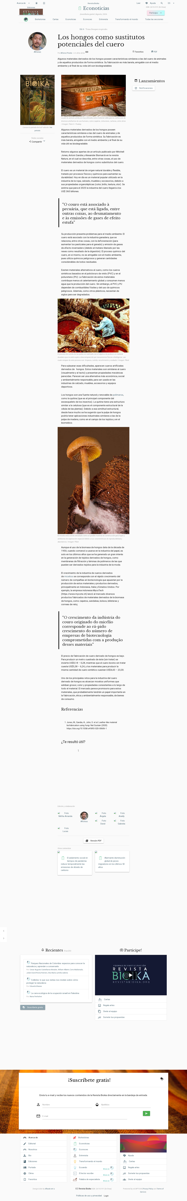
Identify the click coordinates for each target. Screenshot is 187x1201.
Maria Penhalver (36, 996)
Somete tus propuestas (111, 1017)
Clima (31, 1173)
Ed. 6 (82, 29)
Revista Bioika (93, 3)
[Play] (131, 975)
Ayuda (150, 3)
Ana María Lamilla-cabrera (58, 973)
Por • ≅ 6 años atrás (71, 53)
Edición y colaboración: (66, 806)
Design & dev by (43, 1189)
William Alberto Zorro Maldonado (70, 970)
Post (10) (67, 951)
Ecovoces (87, 19)
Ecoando (83, 1167)
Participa (155, 13)
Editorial (32, 1143)
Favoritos (32, 1179)
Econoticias (71, 19)
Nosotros (32, 1149)
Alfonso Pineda (66, 53)
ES (171, 3)
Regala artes (106, 1005)
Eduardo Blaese (36, 986)
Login (106, 1196)
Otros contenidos (64, 848)
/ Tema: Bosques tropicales (93, 29)
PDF (154, 52)
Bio (29, 1155)
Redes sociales (37, 138)
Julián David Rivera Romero (36, 973)
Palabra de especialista (89, 1179)
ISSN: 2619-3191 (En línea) (156, 7)
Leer (138, 3)
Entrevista (103, 19)
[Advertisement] (93, 779)
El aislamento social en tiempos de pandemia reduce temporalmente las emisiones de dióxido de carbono (74, 864)
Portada (32, 1167)
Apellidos (105, 1104)
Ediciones (32, 1161)
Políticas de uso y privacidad (89, 1195)
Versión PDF (94, 840)
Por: (34, 986)
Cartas (55, 19)
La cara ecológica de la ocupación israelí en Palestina (55, 993)
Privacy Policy (148, 1189)
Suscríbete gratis (32, 1007)
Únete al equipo (107, 1011)
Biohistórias (83, 1137)
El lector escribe (86, 1173)
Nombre (46, 1104)
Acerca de (23, 3)
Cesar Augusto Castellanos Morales (43, 970)
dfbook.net (49, 1189)
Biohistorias (40, 19)
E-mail (45, 1116)
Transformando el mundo (126, 19)
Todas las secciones (154, 19)
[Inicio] (26, 19)
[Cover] (143, 1145)
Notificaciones (144, 88)
